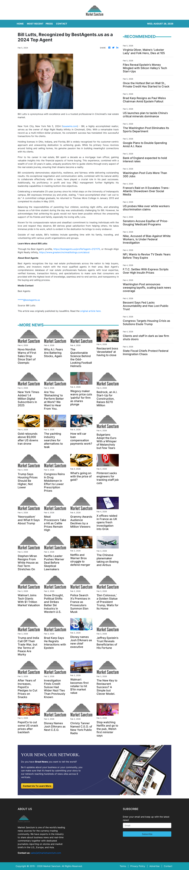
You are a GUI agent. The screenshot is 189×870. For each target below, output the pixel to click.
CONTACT (61, 23)
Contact (168, 866)
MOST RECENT (35, 23)
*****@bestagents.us (29, 300)
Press (49, 23)
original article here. (90, 311)
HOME (20, 23)
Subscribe (147, 834)
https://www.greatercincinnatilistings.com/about (64, 252)
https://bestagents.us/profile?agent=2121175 (76, 249)
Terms (123, 866)
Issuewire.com (70, 126)
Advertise (154, 866)
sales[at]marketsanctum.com (46, 852)
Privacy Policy (137, 866)
